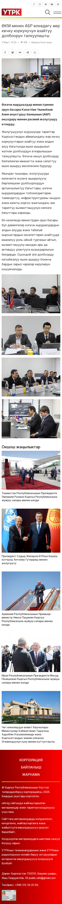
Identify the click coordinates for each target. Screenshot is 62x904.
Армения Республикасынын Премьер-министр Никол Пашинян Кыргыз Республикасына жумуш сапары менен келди (27, 619)
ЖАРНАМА (31, 775)
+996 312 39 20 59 (26, 885)
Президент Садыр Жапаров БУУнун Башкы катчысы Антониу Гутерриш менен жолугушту (30, 559)
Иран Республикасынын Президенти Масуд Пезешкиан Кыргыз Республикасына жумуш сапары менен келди (31, 679)
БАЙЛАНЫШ (31, 767)
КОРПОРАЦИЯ (31, 760)
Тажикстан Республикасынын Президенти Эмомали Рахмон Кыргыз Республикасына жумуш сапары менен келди (29, 496)
